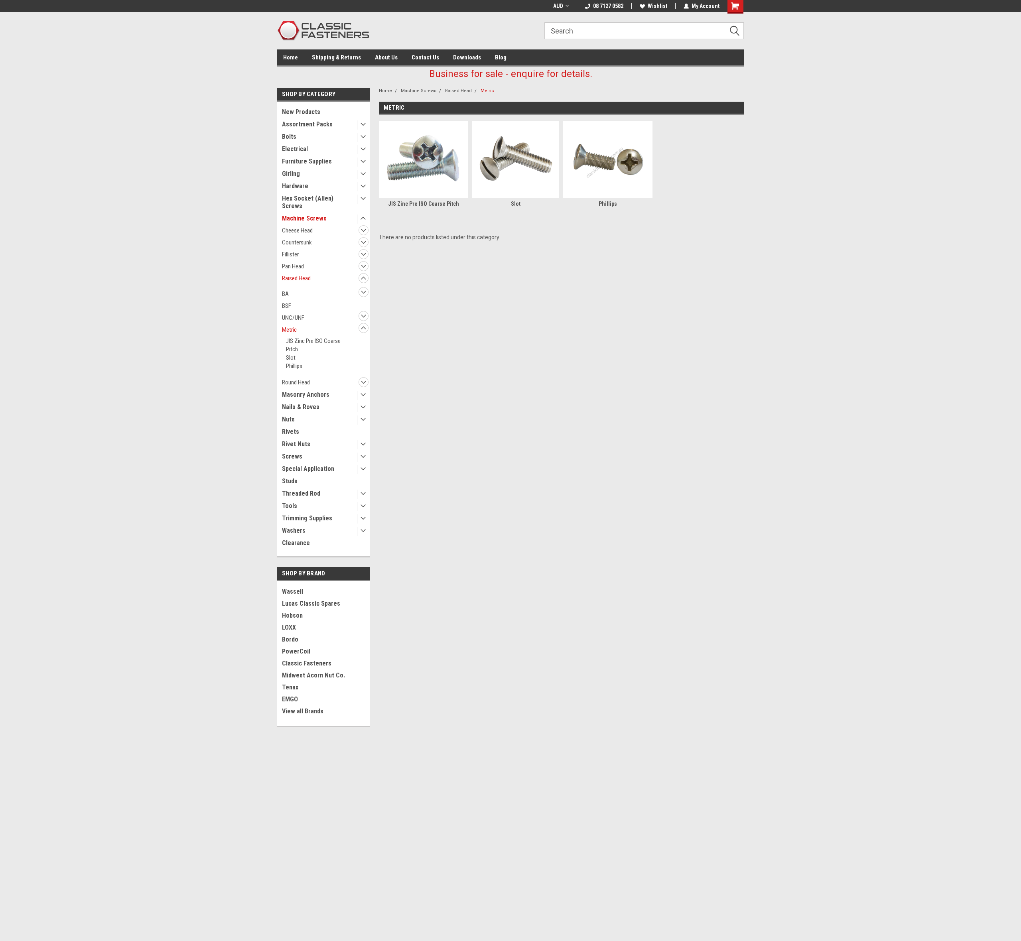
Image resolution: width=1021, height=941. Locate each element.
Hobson (292, 615)
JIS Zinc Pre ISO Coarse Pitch (313, 345)
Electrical (295, 149)
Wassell (292, 591)
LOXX (289, 627)
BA (285, 293)
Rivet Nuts (296, 444)
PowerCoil (296, 651)
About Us (386, 57)
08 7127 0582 (608, 6)
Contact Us (425, 57)
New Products (301, 112)
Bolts (289, 136)
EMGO (290, 699)
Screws (292, 456)
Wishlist (657, 6)
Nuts (288, 419)
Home (290, 57)
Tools (289, 506)
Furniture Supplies (307, 161)
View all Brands (302, 711)
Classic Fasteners (306, 663)
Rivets (290, 431)
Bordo (290, 639)
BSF (286, 305)
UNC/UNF (293, 317)
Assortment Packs (307, 124)
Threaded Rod (301, 493)
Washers (294, 530)
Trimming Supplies (307, 518)
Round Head (296, 382)
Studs (290, 481)
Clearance (296, 543)
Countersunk (297, 242)
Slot (291, 357)
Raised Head (296, 278)
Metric (289, 329)
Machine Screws (304, 218)
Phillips (294, 366)
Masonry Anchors (305, 394)
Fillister (290, 254)
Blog (501, 57)
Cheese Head (297, 230)
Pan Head (293, 266)
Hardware (295, 186)
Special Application (308, 468)
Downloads (467, 57)
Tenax (290, 687)
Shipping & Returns (336, 57)
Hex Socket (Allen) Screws (307, 202)
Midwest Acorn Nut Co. (313, 675)
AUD (558, 6)
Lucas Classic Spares (311, 603)
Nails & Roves (300, 407)
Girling (291, 173)
